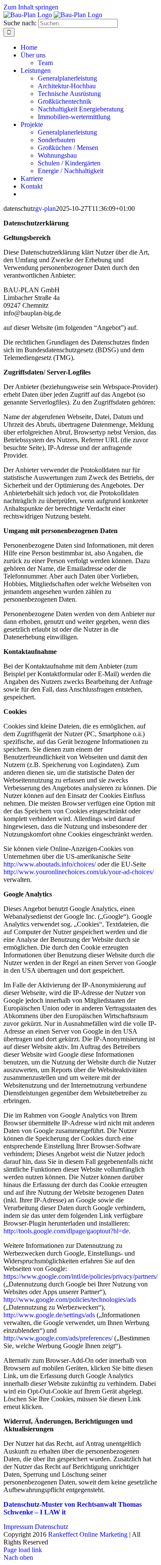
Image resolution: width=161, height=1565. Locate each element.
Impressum (18, 1526)
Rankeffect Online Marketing (88, 1534)
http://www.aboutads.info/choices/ (49, 864)
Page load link (22, 1549)
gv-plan (45, 208)
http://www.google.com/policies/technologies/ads (69, 1299)
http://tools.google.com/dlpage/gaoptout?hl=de (66, 1231)
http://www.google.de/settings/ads (49, 1315)
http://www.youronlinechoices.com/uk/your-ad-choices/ (78, 871)
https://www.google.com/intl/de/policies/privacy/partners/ (80, 1276)
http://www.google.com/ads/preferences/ (57, 1338)
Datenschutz (51, 1526)
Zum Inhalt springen (30, 7)
